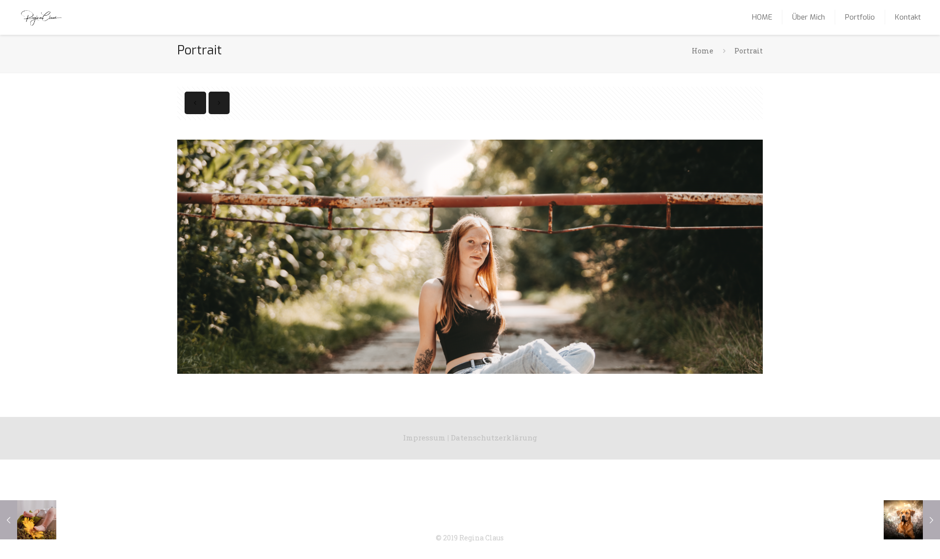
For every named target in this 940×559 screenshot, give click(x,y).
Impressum (424, 437)
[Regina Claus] (41, 17)
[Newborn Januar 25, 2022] (28, 519)
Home (702, 50)
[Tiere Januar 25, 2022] (912, 519)
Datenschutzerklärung (494, 437)
